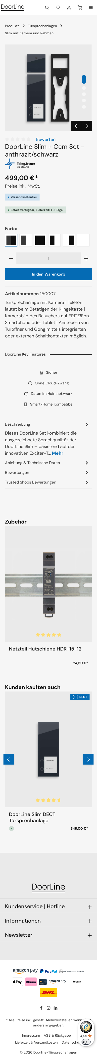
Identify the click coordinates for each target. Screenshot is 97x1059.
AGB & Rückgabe (57, 1035)
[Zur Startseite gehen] (12, 7)
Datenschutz (72, 1042)
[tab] (47, 438)
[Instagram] (49, 1009)
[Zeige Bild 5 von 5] (84, 107)
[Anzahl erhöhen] (86, 258)
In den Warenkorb (48, 274)
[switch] (86, 1042)
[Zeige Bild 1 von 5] (84, 79)
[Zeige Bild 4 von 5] (84, 100)
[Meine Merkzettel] (58, 7)
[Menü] (91, 7)
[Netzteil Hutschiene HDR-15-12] (48, 584)
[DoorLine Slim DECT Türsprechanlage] (48, 750)
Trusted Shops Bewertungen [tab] (30, 482)
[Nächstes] (87, 126)
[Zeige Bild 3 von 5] (84, 94)
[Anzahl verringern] (11, 258)
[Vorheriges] (76, 126)
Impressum (31, 1035)
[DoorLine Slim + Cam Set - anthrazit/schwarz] (48, 87)
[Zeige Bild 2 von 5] (84, 88)
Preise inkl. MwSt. (22, 186)
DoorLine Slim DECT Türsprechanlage (32, 817)
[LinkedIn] (55, 1009)
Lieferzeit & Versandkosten (36, 1042)
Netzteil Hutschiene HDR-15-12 (45, 649)
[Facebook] (42, 1009)
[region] (48, 87)
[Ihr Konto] (69, 7)
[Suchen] (47, 7)
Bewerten (45, 139)
